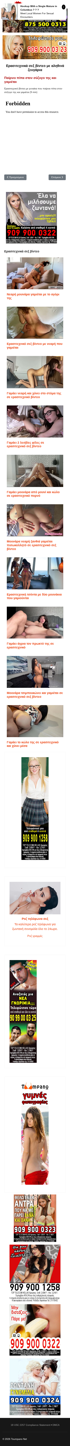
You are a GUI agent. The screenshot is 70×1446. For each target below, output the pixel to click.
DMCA (55, 1425)
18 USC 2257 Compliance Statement (30, 1425)
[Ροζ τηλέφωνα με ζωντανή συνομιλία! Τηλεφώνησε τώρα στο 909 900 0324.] (35, 1386)
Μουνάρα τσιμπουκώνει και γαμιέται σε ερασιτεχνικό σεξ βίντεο (35, 694)
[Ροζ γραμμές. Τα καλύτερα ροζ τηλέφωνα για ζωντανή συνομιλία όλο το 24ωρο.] (35, 898)
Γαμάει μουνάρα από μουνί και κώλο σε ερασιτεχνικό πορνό (33, 494)
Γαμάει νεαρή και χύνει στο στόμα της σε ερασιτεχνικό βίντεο (34, 395)
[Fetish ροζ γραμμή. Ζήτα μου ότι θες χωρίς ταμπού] (35, 1273)
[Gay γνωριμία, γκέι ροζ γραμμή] (35, 1011)
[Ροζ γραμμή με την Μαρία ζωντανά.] (35, 1218)
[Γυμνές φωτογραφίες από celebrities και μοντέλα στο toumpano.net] (35, 1133)
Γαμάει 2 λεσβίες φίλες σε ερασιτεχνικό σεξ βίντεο (25, 444)
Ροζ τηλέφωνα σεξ (35, 919)
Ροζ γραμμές (35, 936)
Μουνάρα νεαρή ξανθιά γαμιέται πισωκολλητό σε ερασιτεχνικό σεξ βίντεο (31, 545)
